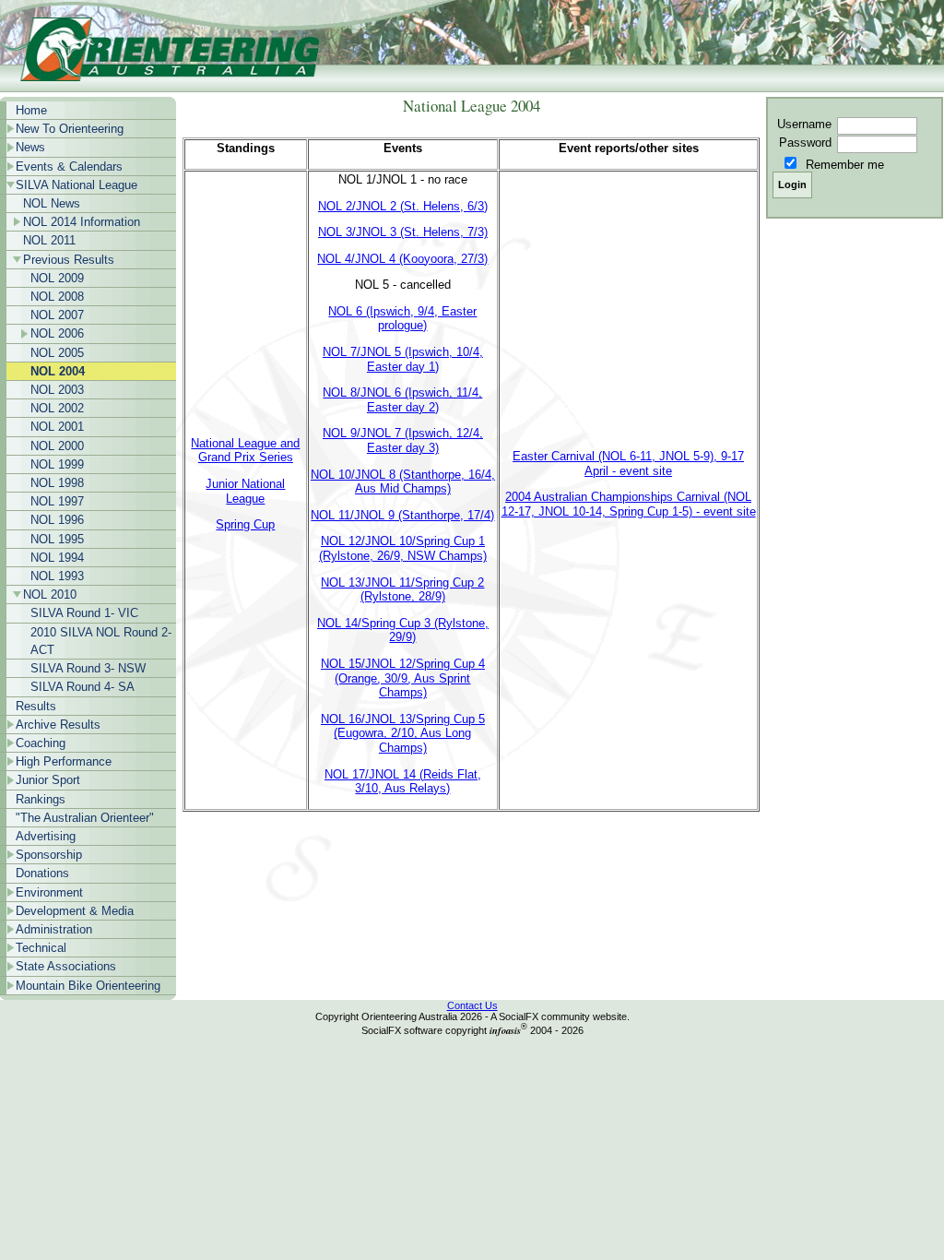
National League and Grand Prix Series (245, 450)
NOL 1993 (57, 576)
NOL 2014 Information (81, 222)
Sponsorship (49, 855)
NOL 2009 (57, 278)
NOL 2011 (49, 240)
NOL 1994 (57, 558)
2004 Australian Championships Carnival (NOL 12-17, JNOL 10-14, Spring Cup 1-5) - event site (629, 504)
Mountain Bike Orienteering (88, 986)
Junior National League (245, 491)
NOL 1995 (57, 539)
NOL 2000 (57, 446)
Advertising (46, 836)
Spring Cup (245, 524)
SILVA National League (76, 185)
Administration (54, 929)
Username (804, 124)
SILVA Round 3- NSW (88, 668)
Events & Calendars (69, 166)
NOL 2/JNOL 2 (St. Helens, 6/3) (403, 206)
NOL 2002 (57, 408)
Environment (49, 892)
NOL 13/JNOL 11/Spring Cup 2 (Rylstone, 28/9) (402, 590)
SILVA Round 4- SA (82, 687)
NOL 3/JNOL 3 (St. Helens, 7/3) (403, 232)
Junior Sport (48, 780)
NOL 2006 (57, 333)
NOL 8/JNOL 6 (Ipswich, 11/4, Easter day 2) (402, 400)
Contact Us (472, 1005)
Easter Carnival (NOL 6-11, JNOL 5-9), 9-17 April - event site (628, 463)
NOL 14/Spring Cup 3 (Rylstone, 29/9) (403, 630)
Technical (41, 948)
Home (31, 110)
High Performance (64, 761)
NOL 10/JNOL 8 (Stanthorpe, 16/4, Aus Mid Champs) (403, 482)
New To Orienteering (70, 129)
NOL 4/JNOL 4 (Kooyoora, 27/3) (402, 259)
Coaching (40, 743)
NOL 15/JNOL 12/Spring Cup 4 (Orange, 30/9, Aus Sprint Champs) (403, 678)
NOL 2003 (57, 390)
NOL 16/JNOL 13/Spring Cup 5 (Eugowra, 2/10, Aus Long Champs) (403, 733)
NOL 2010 (50, 594)
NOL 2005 (57, 353)
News (30, 147)
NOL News (51, 203)
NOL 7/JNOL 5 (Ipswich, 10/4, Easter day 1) (403, 359)
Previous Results (68, 260)
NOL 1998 (57, 483)
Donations (42, 873)
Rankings (40, 799)
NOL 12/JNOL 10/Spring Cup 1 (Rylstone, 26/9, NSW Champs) (403, 548)
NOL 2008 (57, 296)
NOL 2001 (57, 427)
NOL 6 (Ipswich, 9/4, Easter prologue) (402, 318)
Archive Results (58, 724)
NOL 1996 (57, 520)
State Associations (66, 966)
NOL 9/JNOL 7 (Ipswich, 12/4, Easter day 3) (403, 440)
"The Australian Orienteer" (85, 818)
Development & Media (75, 911)
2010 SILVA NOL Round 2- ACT (100, 641)
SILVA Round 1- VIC (84, 613)
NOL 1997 (57, 501)
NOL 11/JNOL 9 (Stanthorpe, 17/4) (402, 515)
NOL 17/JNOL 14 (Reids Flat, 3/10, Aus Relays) (402, 781)
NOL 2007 (57, 315)
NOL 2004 (57, 371)
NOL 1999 (57, 464)
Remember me (845, 165)
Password (805, 142)
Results (36, 706)
